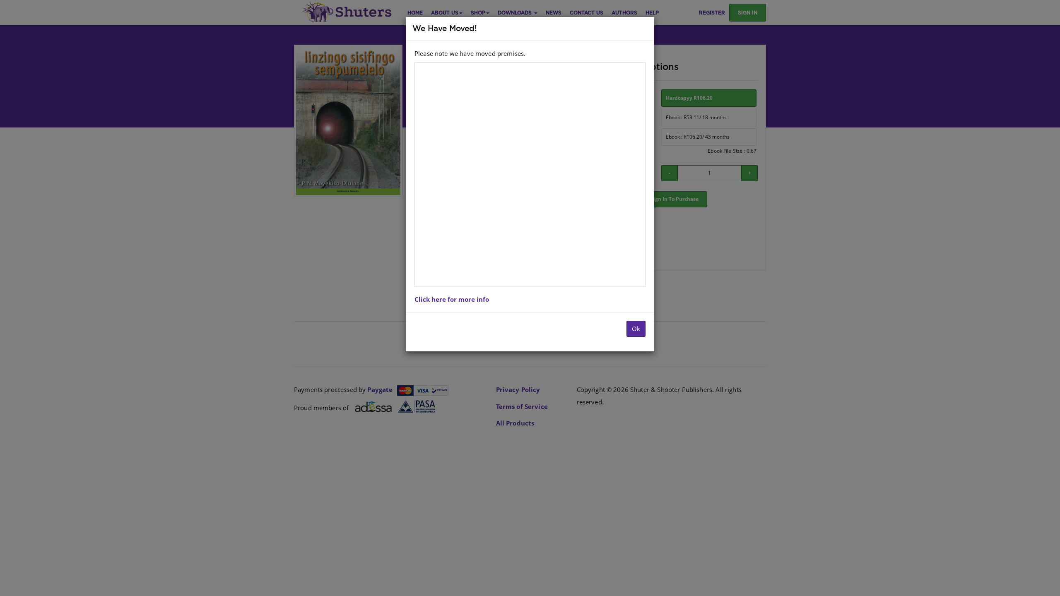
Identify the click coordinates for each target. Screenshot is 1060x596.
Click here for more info (451, 299)
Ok (636, 328)
